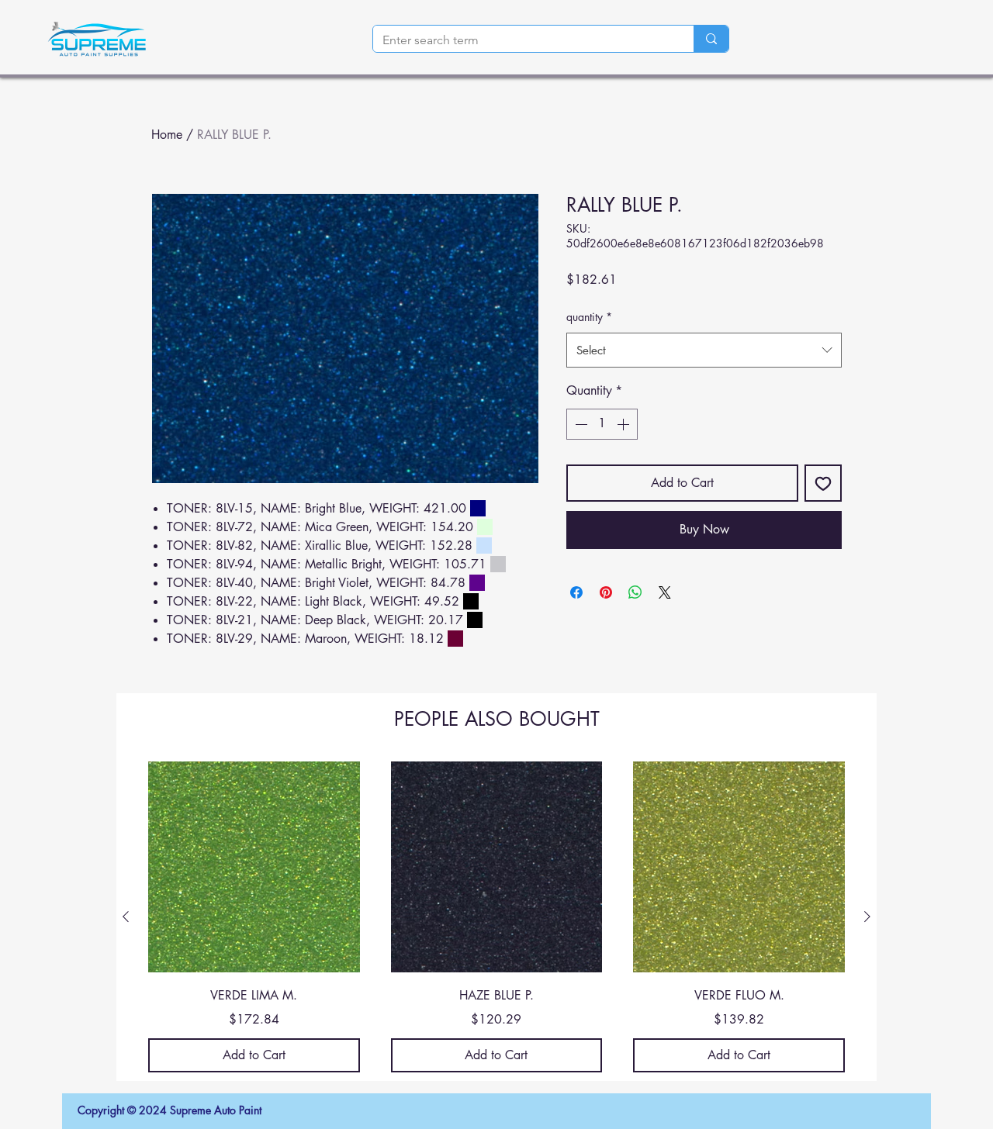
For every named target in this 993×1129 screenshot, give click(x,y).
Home (166, 134)
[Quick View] (254, 867)
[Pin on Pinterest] (606, 592)
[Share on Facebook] (576, 592)
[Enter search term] (711, 39)
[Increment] (624, 424)
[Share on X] (665, 592)
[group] (496, 917)
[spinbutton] (602, 424)
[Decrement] (579, 424)
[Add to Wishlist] (823, 483)
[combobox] (704, 350)
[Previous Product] (125, 916)
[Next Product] (867, 916)
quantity (589, 316)
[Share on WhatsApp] (635, 592)
